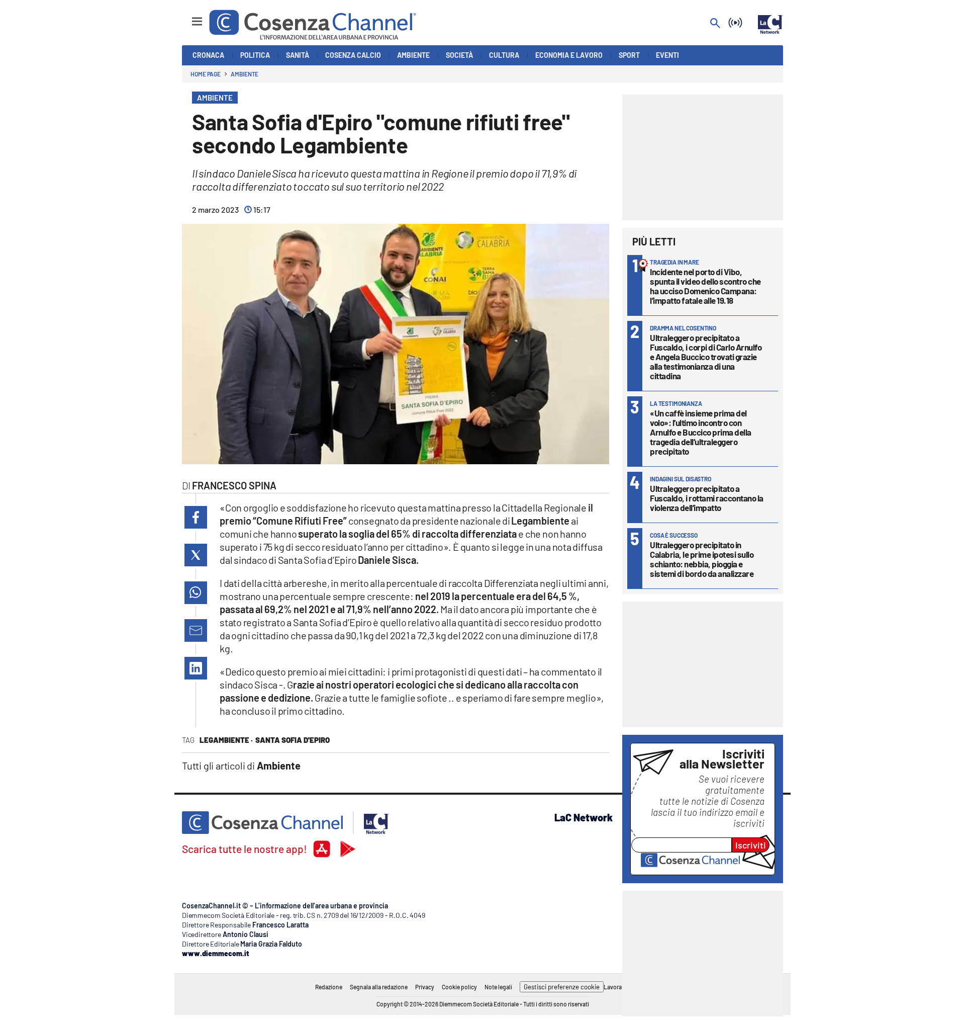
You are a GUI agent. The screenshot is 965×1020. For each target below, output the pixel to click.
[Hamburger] (188, 17)
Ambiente (244, 73)
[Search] (715, 24)
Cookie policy (459, 986)
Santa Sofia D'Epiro (292, 739)
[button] (195, 517)
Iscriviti (750, 845)
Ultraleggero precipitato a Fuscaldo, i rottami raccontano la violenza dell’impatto (706, 498)
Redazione (328, 986)
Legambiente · (226, 739)
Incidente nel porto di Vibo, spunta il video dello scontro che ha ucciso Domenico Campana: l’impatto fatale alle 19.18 (705, 286)
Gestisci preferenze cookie (562, 987)
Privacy (424, 986)
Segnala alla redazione (379, 986)
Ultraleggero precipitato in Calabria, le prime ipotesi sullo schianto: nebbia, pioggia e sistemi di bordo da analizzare (701, 559)
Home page (205, 73)
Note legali (498, 986)
